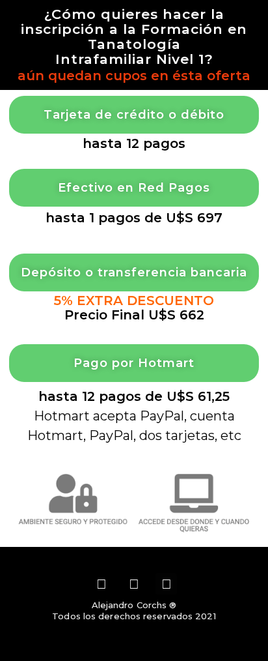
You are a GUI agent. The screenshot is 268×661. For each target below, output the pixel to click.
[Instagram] (102, 584)
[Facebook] (134, 584)
